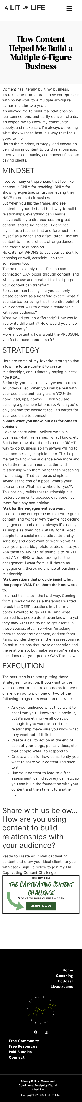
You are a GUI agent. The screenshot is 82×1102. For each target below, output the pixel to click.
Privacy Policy (30, 1081)
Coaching (64, 975)
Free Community (24, 1041)
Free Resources (23, 1046)
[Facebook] (35, 1032)
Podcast (65, 981)
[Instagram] (46, 1032)
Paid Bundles (20, 1051)
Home (68, 970)
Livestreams (62, 986)
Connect (17, 1057)
